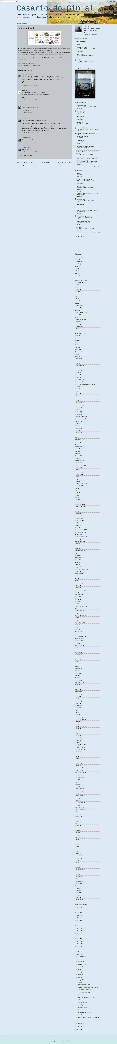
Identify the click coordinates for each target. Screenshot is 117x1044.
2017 (78, 931)
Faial (76, 490)
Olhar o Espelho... (82, 995)
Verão (76, 888)
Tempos (77, 858)
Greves (76, 543)
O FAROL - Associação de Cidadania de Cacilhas (86, 134)
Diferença (77, 453)
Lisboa (78, 173)
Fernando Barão (79, 502)
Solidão (77, 839)
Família (76, 493)
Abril (76, 259)
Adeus (76, 268)
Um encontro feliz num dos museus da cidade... (86, 49)
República (77, 786)
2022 (78, 917)
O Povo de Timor (82, 1007)
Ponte (76, 742)
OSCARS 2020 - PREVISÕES (83, 223)
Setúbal (77, 821)
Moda (76, 643)
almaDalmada (80, 116)
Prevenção (77, 761)
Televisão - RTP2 (80, 112)
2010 (78, 949)
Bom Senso (78, 352)
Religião (77, 784)
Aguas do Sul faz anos (82, 123)
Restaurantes (78, 788)
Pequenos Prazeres (80, 719)
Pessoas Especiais (79, 726)
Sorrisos (77, 846)
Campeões (77, 370)
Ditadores (77, 458)
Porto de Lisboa (79, 749)
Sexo (76, 823)
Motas (76, 650)
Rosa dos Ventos (80, 111)
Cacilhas (77, 358)
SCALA (76, 814)
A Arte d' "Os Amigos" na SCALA (84, 154)
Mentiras (77, 631)
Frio (76, 523)
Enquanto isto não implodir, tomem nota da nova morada (87, 193)
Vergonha (77, 890)
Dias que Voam (80, 186)
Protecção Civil (79, 768)
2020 (78, 923)
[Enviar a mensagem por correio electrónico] (40, 63)
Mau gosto (78, 627)
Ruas (76, 798)
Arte (76, 310)
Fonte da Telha (79, 516)
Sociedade (77, 832)
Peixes (76, 714)
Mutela (76, 664)
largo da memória (81, 41)
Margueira (77, 620)
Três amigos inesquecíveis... (83, 147)
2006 (78, 1029)
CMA (76, 395)
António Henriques (80, 301)
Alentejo (77, 278)
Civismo (77, 393)
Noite (76, 671)
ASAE (76, 317)
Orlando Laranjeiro (80, 687)
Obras (76, 675)
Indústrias (77, 571)
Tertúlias (77, 860)
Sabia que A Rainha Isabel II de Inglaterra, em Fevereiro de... (87, 210)
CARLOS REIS (79, 175)
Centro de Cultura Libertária (83, 128)
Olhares (77, 677)
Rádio (76, 775)
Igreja (76, 564)
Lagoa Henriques (79, 590)
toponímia (77, 867)
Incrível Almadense (80, 569)
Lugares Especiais (79, 606)
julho (79, 969)
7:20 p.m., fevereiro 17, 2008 (29, 85)
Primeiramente (80, 204)
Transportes (78, 881)
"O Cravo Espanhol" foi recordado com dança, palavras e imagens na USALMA (86, 162)
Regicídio (77, 779)
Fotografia (78, 520)
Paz (76, 710)
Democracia (78, 439)
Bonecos (77, 354)
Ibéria (76, 562)
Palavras (77, 694)
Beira (76, 340)
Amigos (77, 294)
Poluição (77, 740)
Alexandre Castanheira (81, 280)
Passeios (77, 703)
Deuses (77, 451)
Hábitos (77, 548)
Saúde (38, 65)
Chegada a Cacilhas (83, 1010)
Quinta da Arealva (79, 772)
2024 (78, 912)
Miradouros (78, 640)
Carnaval (77, 377)
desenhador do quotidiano (83, 216)
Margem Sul (78, 617)
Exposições (78, 486)
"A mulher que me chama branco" (85, 43)
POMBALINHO (80, 140)
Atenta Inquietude (81, 105)
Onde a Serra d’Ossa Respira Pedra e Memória (85, 181)
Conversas (77, 409)
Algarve (77, 284)
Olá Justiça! (80, 1005)
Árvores (77, 315)
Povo (76, 754)
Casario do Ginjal (55, 8)
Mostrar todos (97, 166)
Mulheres (77, 654)
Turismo (77, 883)
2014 (78, 938)
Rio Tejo (77, 793)
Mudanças (77, 652)
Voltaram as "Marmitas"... (84, 989)
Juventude (77, 587)
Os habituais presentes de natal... (84, 61)
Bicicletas (77, 347)
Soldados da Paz (79, 837)
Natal (76, 666)
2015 (78, 936)
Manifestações (79, 610)
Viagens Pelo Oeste (81, 47)
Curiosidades (78, 435)
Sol (75, 835)
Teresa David (25, 74)
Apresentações (79, 305)
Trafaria (77, 874)
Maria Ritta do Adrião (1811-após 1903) (86, 200)
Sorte (76, 849)
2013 (78, 941)
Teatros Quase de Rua (84, 992)
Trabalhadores (79, 869)
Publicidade (78, 770)
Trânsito (77, 879)
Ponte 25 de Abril (79, 745)
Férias (76, 499)
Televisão (77, 855)
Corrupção (77, 414)
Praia (76, 756)
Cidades (77, 388)
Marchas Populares (80, 615)
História (77, 555)
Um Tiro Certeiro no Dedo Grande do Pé (88, 1017)
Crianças (77, 421)
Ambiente (77, 291)
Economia (77, 462)
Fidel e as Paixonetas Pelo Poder (86, 997)
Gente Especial (79, 532)
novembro (81, 959)
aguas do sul (79, 122)
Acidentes (28, 65)
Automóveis (78, 326)
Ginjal (76, 539)
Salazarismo (78, 807)
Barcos (77, 335)
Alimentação (78, 287)
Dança (76, 437)
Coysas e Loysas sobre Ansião (84, 179)
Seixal (76, 818)
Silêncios (77, 825)
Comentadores (79, 398)
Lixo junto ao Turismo (82, 136)
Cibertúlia (79, 192)
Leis (76, 592)
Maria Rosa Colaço (80, 622)
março (80, 980)
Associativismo (79, 319)
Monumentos (78, 645)
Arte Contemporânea (80, 312)
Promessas (78, 765)
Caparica (77, 375)
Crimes (76, 423)
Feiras (76, 497)
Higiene (77, 553)
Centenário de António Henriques (85, 146)
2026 (78, 907)
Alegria (76, 275)
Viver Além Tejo (82, 1015)
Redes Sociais (78, 777)
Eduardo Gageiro (79, 465)
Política (77, 738)
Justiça (76, 585)
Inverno (77, 576)
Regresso (77, 782)
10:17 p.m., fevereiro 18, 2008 (29, 142)
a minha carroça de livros (83, 60)
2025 (78, 910)
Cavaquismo (78, 382)
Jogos (76, 580)
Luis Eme (24, 118)
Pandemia (77, 696)
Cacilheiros (77, 361)
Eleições (77, 469)
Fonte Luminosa (79, 518)
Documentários (79, 460)
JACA (76, 578)
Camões (77, 368)
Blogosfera (78, 349)
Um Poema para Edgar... (84, 984)
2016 (78, 933)
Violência (77, 897)
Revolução (77, 791)
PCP (76, 712)
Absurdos (77, 261)
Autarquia (77, 324)
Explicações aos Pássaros (81, 483)
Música (76, 661)
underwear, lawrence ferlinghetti (84, 187)
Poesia (76, 733)
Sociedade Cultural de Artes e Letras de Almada (87, 152)
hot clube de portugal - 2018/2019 (85, 228)
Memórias (77, 629)
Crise (76, 425)
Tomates (77, 865)
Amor (76, 296)
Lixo (76, 603)
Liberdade (77, 594)
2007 (78, 1026)
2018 (78, 928)
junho (79, 972)
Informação (78, 573)
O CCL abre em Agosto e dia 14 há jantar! (87, 129)
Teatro (77, 853)
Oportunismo (78, 682)
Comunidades (78, 405)
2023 (78, 915)
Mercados (77, 634)
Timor (76, 862)
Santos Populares (79, 809)
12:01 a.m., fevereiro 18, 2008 (29, 112)
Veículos (77, 886)
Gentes (77, 534)
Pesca (76, 724)
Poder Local (78, 731)
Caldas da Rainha (79, 365)
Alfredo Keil (78, 282)
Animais (77, 298)
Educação (77, 467)
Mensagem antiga (65, 162)
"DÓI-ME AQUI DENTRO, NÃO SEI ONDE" (87, 106)
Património (78, 705)
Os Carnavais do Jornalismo (85, 1012)
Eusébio (77, 481)
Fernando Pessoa (79, 504)
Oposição (77, 684)
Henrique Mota (79, 550)
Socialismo (77, 830)
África (76, 271)
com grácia (79, 227)
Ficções (77, 511)
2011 (78, 946)
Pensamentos (78, 717)
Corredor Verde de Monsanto (84, 217)
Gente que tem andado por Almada (85, 118)
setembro (81, 964)
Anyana (77, 303)
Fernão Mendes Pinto (80, 506)
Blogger (69, 1041)
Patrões (77, 708)
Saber (76, 805)
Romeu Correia (79, 795)
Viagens (77, 892)
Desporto (77, 446)
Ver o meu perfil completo (90, 34)
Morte (76, 647)
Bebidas (77, 338)
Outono (77, 689)
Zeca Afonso (78, 899)
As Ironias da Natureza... (84, 1000)
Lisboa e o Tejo (80, 199)
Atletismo (77, 321)
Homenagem (78, 557)
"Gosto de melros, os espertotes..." (85, 55)
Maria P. (24, 105)
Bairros (77, 331)
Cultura (77, 432)
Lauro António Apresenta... (83, 221)
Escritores (77, 474)
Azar (76, 328)
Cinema (77, 391)
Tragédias (77, 876)
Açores (76, 266)
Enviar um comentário (26, 155)
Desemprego (78, 442)
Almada (77, 289)
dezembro (81, 956)
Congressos (78, 407)
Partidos (77, 701)
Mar (76, 613)
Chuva (76, 386)
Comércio (77, 400)
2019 (78, 925)
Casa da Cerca (78, 379)
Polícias (77, 735)
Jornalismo (77, 583)
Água (76, 273)
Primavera (77, 763)
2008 (78, 954)
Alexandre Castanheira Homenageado (88, 987)
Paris (76, 698)
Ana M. (24, 90)
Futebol (77, 525)
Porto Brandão (79, 747)
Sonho (76, 844)
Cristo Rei (77, 428)
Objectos (77, 673)
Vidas (76, 895)
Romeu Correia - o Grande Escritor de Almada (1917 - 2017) (86, 159)
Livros (76, 601)
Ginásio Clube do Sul (80, 536)
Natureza (77, 668)
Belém (76, 342)
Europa (77, 479)
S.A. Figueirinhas (79, 802)
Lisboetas (79, 209)
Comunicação (78, 402)
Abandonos (78, 257)
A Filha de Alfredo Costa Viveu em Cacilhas (89, 1020)
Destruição (78, 449)
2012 (78, 944)
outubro (80, 961)
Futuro (76, 527)
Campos (77, 372)
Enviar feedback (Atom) (29, 166)
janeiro (80, 1023)
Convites (77, 412)
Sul (75, 851)
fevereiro (80, 982)
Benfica (77, 345)
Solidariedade (78, 842)
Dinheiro (77, 456)
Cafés (76, 363)
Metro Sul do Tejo (80, 636)
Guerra (76, 546)
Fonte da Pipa (78, 513)
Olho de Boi (78, 680)
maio (79, 974)
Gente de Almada (79, 530)
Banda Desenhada (80, 333)
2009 (78, 951)
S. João (76, 800)
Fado (76, 488)
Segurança (77, 816)
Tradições (77, 872)
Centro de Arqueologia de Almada (84, 384)
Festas (76, 509)
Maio (76, 608)
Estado (77, 476)
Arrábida (77, 308)
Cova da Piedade (79, 419)
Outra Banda (78, 691)
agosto (80, 967)
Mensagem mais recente (26, 162)
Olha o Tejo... (79, 54)
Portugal (33, 65)
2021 (78, 920)
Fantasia (77, 495)
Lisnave (77, 599)
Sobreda (77, 828)
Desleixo (77, 444)
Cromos (77, 430)
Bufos (76, 356)
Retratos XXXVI (80, 142)
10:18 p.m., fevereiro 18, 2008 (29, 152)
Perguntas (77, 721)
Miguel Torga (78, 638)
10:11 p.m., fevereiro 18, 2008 (29, 132)
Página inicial (46, 162)
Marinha (77, 624)
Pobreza (77, 728)
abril (79, 977)
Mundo (77, 657)
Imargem (77, 567)
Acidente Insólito (82, 1002)
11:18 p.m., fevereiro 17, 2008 (29, 100)
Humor (77, 560)
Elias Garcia (78, 472)
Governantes (78, 541)
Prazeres (77, 758)
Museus (77, 659)
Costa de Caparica (80, 416)
